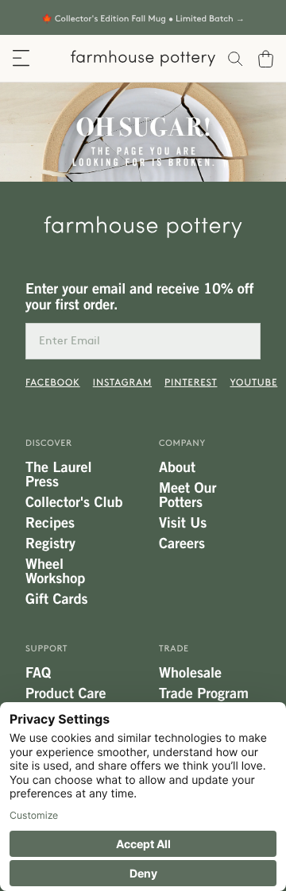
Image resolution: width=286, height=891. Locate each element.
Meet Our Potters (187, 495)
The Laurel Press (58, 474)
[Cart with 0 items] (272, 58)
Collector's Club (73, 502)
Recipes (50, 523)
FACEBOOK (52, 382)
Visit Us (183, 523)
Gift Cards (56, 599)
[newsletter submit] (242, 341)
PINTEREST (190, 382)
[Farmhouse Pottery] (143, 58)
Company (182, 443)
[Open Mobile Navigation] (21, 58)
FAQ (38, 673)
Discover (48, 443)
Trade (174, 648)
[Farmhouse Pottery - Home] (143, 227)
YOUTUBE (253, 382)
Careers (182, 543)
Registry (50, 543)
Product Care (65, 693)
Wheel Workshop (55, 571)
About (177, 467)
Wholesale (190, 673)
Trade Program (204, 693)
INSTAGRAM (122, 382)
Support (46, 648)
